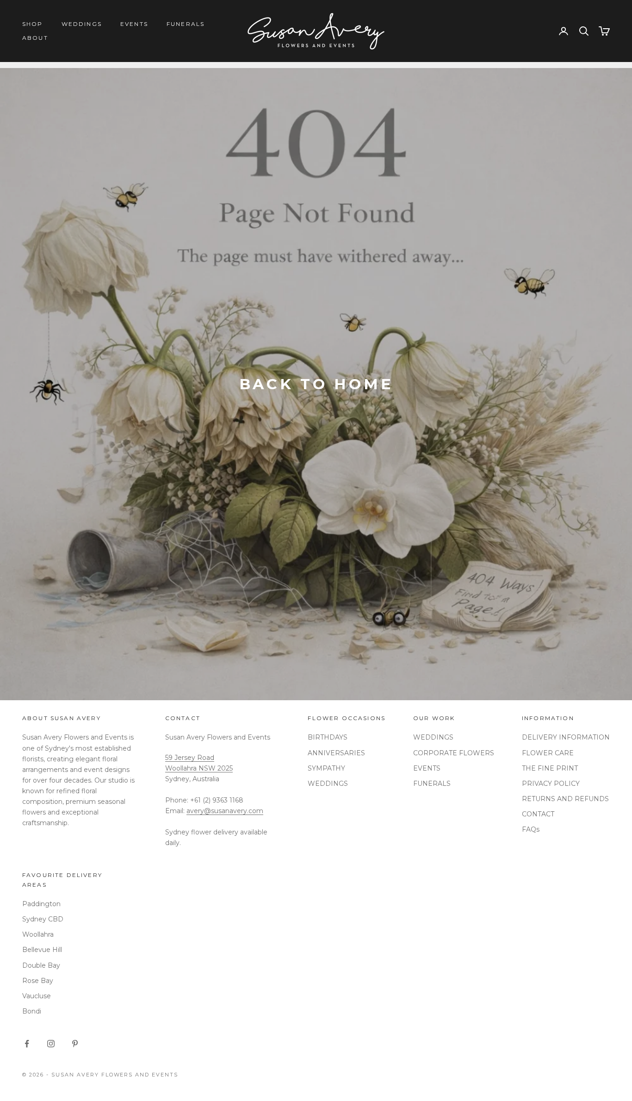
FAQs (530, 829)
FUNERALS (185, 23)
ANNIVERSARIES (336, 753)
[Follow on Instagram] (51, 1043)
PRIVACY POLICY (551, 783)
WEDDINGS (82, 23)
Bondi (31, 1011)
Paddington (41, 904)
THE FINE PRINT (550, 768)
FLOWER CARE (548, 753)
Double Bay (41, 965)
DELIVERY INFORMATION (566, 737)
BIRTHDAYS (327, 737)
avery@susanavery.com (224, 811)
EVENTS (134, 23)
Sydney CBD (42, 919)
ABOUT (35, 37)
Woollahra (38, 934)
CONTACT (538, 814)
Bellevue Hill (42, 949)
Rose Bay (37, 981)
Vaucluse (36, 996)
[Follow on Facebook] (26, 1043)
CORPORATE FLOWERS (453, 753)
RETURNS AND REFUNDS (565, 799)
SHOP (32, 23)
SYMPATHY (326, 768)
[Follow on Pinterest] (75, 1043)
